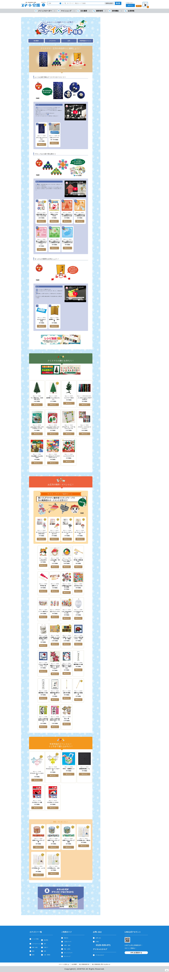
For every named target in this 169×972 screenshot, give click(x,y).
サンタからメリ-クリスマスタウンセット (53, 457)
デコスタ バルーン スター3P (37, 775)
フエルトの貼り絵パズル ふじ (43, 666)
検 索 (118, 3)
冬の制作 (36, 40)
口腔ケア (46, 947)
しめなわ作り (43, 561)
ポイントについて (68, 952)
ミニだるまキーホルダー (78, 613)
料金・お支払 (67, 949)
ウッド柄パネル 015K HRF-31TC (37, 399)
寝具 (33, 951)
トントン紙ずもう (43, 612)
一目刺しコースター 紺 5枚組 (66, 639)
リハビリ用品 (35, 939)
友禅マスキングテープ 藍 (54, 842)
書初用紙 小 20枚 (43, 693)
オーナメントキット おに (80, 534)
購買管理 (99, 11)
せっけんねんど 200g (42, 321)
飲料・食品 (34, 947)
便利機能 (115, 11)
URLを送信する (136, 952)
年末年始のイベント (85, 40)
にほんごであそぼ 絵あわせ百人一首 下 (55, 721)
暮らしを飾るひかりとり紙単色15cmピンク (41, 244)
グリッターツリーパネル (41, 139)
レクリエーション (36, 943)
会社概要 (74, 964)
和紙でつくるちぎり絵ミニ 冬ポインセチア (55, 668)
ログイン (130, 5)
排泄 (45, 951)
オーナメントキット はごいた (54, 534)
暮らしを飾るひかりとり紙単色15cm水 (67, 243)
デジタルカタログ (100, 955)
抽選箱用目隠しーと (84, 769)
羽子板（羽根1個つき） (78, 561)
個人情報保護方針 (84, 964)
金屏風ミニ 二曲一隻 (54, 321)
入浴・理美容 (47, 954)
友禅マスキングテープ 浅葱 (69, 842)
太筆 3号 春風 (66, 693)
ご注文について (67, 941)
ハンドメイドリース (68, 457)
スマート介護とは (64, 964)
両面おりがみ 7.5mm (54, 216)
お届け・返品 (67, 945)
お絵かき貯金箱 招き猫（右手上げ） (43, 640)
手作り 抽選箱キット (69, 769)
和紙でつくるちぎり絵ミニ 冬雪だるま (66, 668)
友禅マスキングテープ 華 (38, 842)
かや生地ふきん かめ (53, 869)
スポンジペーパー (54, 138)
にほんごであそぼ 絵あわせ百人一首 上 (43, 721)
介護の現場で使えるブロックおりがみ (41, 216)
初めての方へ (130, 2)
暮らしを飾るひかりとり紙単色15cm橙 (79, 216)
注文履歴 (84, 11)
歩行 (45, 943)
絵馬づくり (55, 586)
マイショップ (66, 11)
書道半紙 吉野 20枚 (54, 694)
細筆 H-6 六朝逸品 (78, 694)
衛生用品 (46, 940)
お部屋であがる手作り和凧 (66, 587)
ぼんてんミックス (55, 612)
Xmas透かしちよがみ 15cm (37, 457)
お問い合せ (98, 937)
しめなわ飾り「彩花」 (55, 561)
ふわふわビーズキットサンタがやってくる (37, 428)
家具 (33, 954)
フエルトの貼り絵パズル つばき (78, 639)
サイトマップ (67, 956)
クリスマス (52, 40)
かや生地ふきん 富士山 (83, 841)
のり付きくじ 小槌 (37, 803)
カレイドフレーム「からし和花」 (66, 561)
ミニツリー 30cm (69, 398)
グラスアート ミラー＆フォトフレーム (68, 428)
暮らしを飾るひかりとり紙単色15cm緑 (54, 243)
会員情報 (131, 11)
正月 (69, 40)
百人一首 (67, 719)
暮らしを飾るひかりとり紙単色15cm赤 (67, 216)
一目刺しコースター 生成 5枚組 (55, 639)
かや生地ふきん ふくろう (38, 869)
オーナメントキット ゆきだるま (41, 534)
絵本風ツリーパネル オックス (53, 399)
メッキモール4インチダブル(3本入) (84, 399)
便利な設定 (109, 3)
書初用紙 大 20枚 (78, 665)
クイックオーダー (45, 11)
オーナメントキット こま (67, 534)
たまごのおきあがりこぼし (66, 613)
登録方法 (66, 937)
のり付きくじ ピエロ (52, 803)
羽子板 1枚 (43, 586)
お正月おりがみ (78, 586)
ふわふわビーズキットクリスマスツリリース (52, 428)
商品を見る (42, 144)
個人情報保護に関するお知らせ (101, 964)
